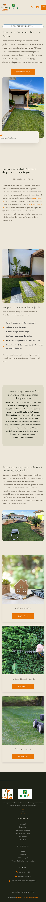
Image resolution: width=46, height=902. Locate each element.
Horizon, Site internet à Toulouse (27, 897)
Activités (23, 854)
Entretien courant (23, 749)
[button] (32, 7)
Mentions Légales (23, 857)
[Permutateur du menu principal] (43, 7)
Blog (23, 851)
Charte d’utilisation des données (23, 861)
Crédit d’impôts (23, 608)
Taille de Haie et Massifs (23, 678)
